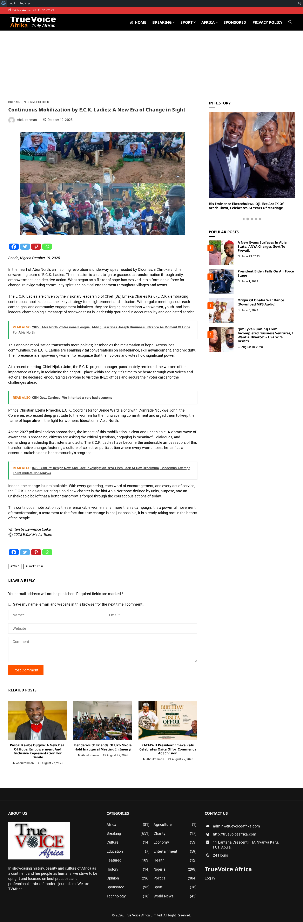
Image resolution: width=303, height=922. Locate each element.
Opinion (128, 878)
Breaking (15, 102)
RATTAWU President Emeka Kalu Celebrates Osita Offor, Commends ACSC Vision (167, 749)
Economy (175, 842)
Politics (42, 102)
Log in (210, 878)
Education (128, 851)
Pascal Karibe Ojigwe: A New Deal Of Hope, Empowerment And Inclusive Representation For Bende (38, 751)
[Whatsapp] (47, 247)
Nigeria (29, 102)
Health (175, 860)
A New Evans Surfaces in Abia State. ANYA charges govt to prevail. (262, 246)
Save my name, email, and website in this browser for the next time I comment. (78, 604)
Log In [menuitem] (12, 3)
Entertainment (175, 851)
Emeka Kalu (35, 566)
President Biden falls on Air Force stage (266, 273)
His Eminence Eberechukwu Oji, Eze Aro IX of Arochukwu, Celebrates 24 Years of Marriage (246, 205)
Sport (175, 887)
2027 (15, 566)
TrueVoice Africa (228, 869)
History (128, 869)
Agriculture (175, 824)
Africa (128, 824)
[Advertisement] (151, 70)
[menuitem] (3, 3)
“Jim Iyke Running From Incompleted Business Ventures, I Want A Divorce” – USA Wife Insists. (265, 335)
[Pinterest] (36, 247)
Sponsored (128, 887)
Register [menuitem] (25, 3)
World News (175, 896)
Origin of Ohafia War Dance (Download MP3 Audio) (261, 302)
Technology (128, 896)
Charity (175, 833)
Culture (128, 842)
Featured (128, 860)
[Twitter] (25, 247)
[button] (244, 219)
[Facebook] (14, 247)
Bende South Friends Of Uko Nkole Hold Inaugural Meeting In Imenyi (103, 747)
